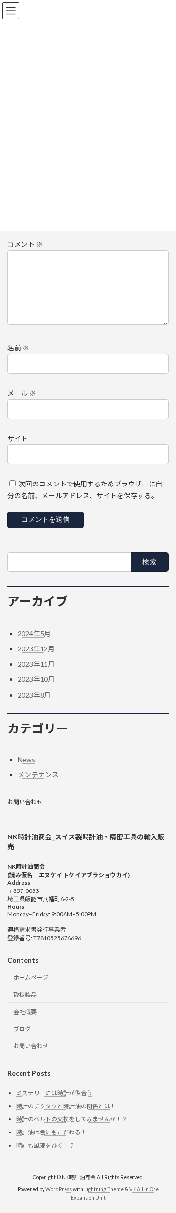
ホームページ (30, 977)
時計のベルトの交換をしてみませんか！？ (72, 1119)
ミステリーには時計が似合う (54, 1093)
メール (21, 393)
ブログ (22, 1029)
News (26, 759)
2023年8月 (34, 695)
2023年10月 (36, 679)
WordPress (58, 1189)
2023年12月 (36, 649)
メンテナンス (38, 774)
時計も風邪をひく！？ (45, 1145)
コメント (25, 244)
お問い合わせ (25, 802)
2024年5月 (34, 633)
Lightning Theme (104, 1189)
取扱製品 (25, 994)
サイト (17, 438)
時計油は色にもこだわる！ (51, 1132)
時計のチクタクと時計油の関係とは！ (66, 1106)
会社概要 (25, 1012)
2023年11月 (36, 664)
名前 (18, 348)
